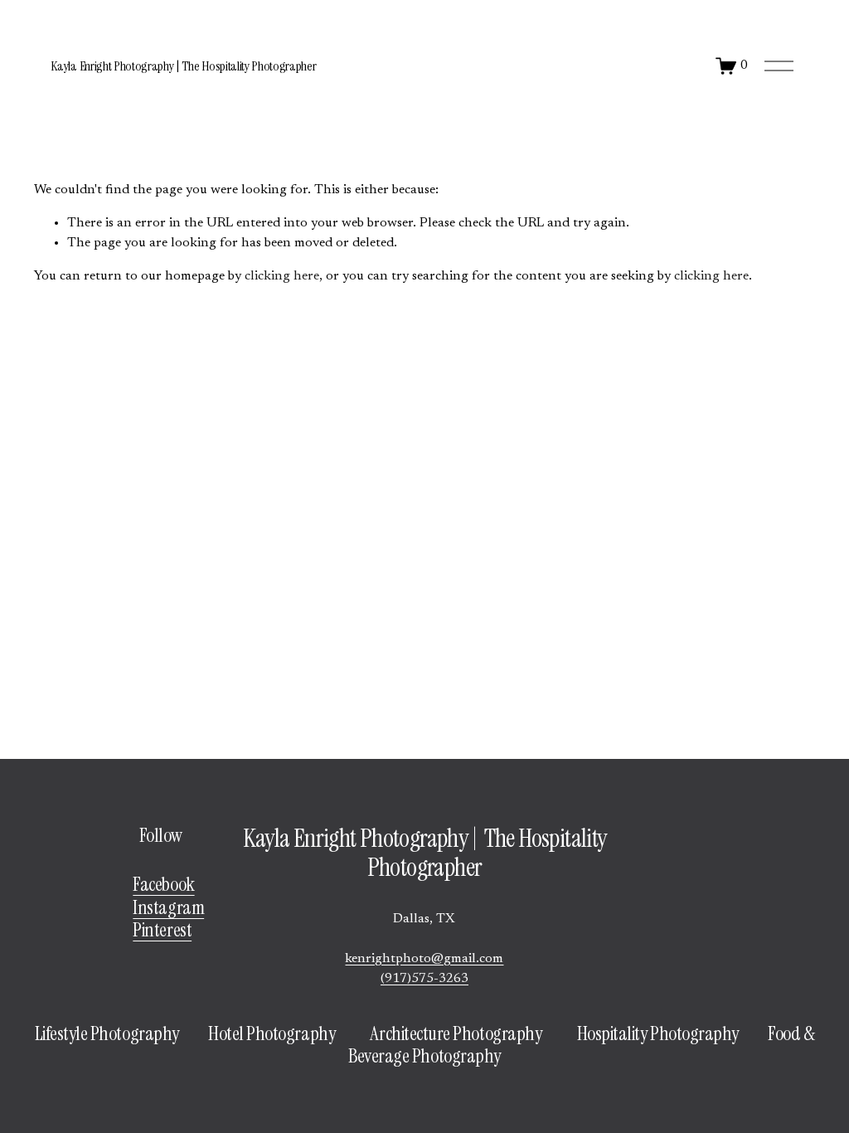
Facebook (163, 884)
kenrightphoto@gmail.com (424, 958)
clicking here (282, 276)
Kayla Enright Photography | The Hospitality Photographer (183, 66)
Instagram (168, 908)
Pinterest (162, 930)
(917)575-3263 (424, 978)
